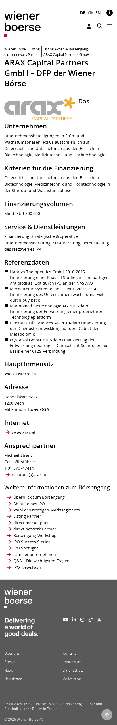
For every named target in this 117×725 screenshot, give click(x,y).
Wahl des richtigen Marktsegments (46, 510)
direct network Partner (34, 529)
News (8, 670)
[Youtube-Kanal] (65, 619)
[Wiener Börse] (22, 23)
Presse (9, 661)
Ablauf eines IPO (29, 503)
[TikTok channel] (91, 619)
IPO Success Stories (31, 541)
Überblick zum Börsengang (39, 497)
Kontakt (69, 653)
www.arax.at (23, 432)
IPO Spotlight (25, 548)
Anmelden (90, 26)
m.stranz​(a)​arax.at (29, 474)
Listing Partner (27, 516)
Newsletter (13, 678)
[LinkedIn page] (74, 619)
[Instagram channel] (82, 619)
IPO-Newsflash (27, 567)
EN (98, 12)
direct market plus (30, 522)
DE (82, 12)
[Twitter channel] (99, 619)
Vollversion (72, 678)
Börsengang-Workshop (35, 535)
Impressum (72, 661)
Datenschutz (73, 670)
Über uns (12, 653)
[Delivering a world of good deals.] (21, 629)
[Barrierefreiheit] (109, 12)
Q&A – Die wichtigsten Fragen (41, 560)
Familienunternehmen (34, 554)
